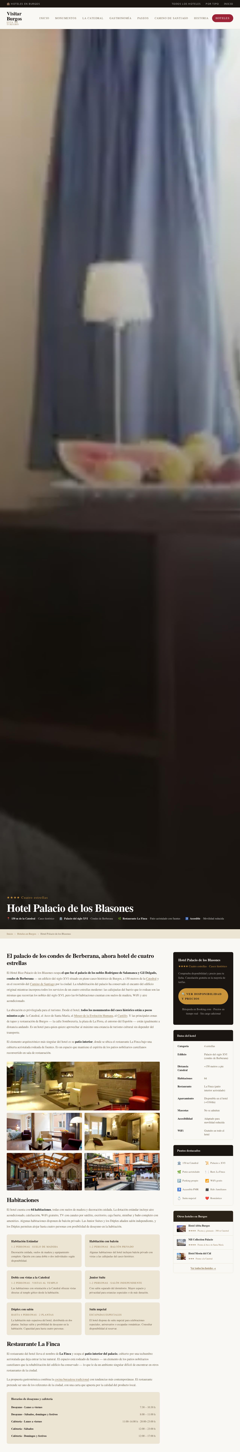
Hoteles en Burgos (26, 933)
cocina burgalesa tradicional (72, 1379)
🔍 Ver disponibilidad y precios (202, 996)
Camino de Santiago (171, 18)
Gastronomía (120, 18)
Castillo (122, 1016)
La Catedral (93, 18)
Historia (201, 18)
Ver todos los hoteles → (203, 1268)
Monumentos (65, 18)
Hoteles (223, 18)
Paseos (143, 18)
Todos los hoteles (186, 3)
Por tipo (212, 3)
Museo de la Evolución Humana (93, 1016)
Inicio (228, 3)
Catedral (151, 978)
